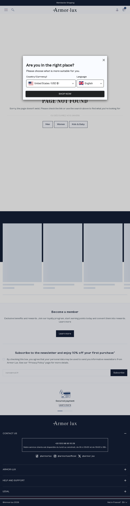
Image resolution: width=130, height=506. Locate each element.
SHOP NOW (65, 94)
